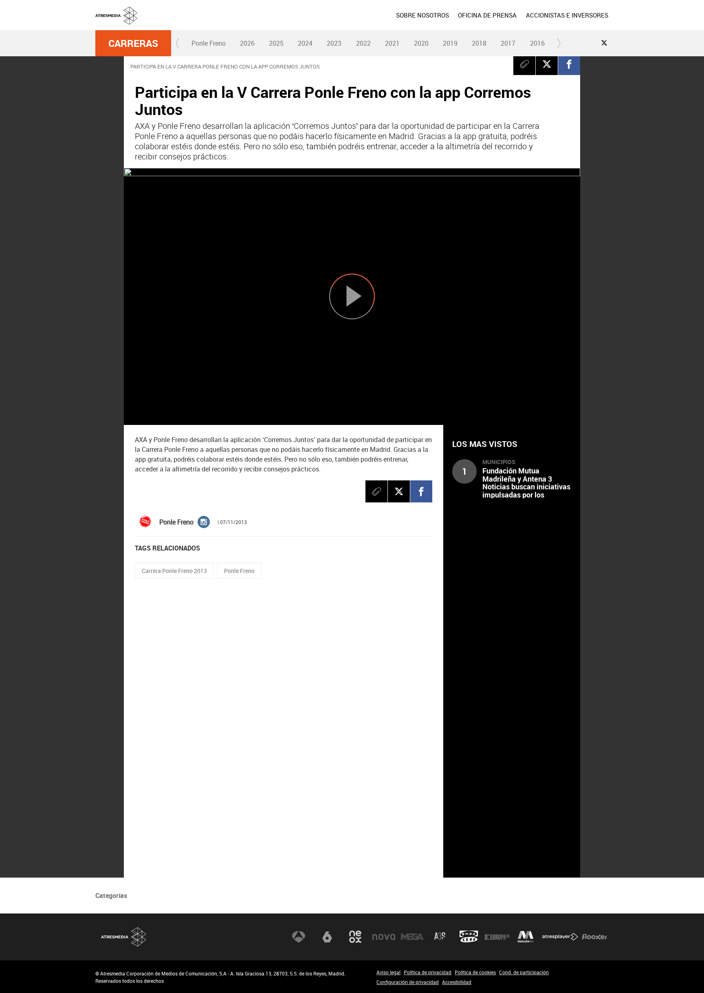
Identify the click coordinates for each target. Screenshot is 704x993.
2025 (276, 43)
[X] (547, 64)
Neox (355, 937)
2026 (247, 43)
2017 (508, 43)
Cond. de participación (524, 972)
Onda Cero (469, 937)
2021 (392, 43)
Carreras (133, 43)
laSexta (327, 937)
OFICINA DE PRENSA (487, 15)
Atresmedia (123, 937)
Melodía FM (525, 937)
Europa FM (497, 937)
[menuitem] (422, 15)
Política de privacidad (427, 972)
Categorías (111, 895)
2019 (450, 43)
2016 (537, 43)
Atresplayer (560, 937)
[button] (177, 43)
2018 (479, 43)
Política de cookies (475, 972)
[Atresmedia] (355, 22)
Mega (412, 937)
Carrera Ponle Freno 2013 (174, 571)
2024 (305, 43)
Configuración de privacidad (407, 982)
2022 (363, 43)
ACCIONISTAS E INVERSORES (567, 15)
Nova (384, 937)
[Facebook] (569, 64)
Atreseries (440, 937)
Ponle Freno (208, 43)
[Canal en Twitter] (604, 43)
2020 (421, 43)
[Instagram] (204, 521)
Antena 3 (298, 937)
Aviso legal (388, 972)
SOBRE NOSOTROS (422, 15)
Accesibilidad (456, 982)
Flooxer (594, 937)
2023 (334, 43)
